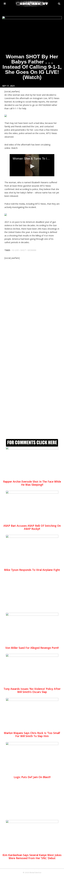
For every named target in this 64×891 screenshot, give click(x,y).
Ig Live (15, 250)
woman (32, 250)
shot (23, 250)
